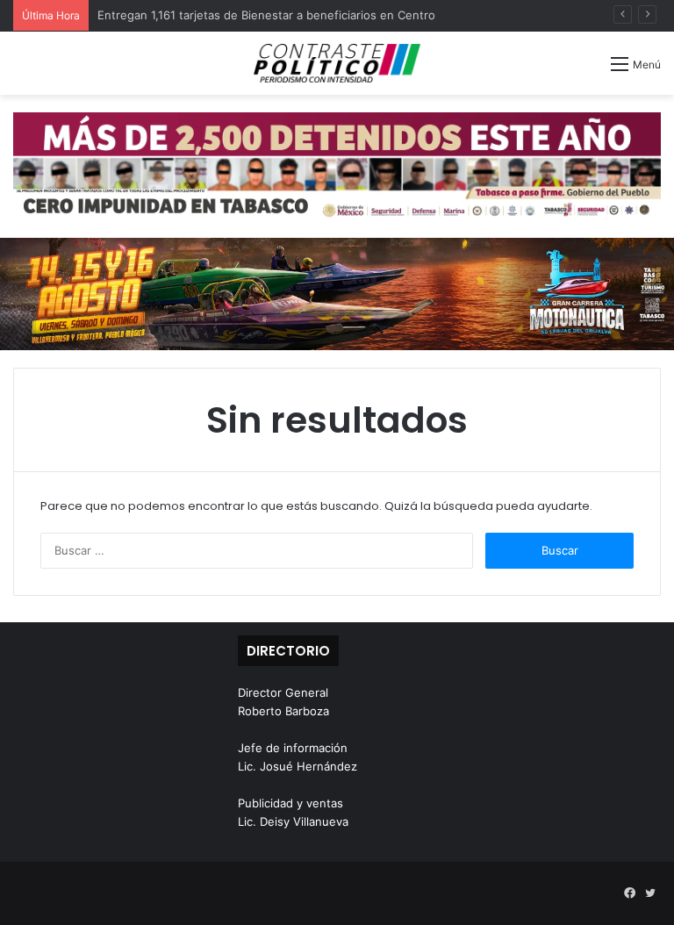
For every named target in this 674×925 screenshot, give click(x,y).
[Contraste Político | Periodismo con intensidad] (337, 63)
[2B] (337, 293)
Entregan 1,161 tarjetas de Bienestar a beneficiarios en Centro (266, 15)
